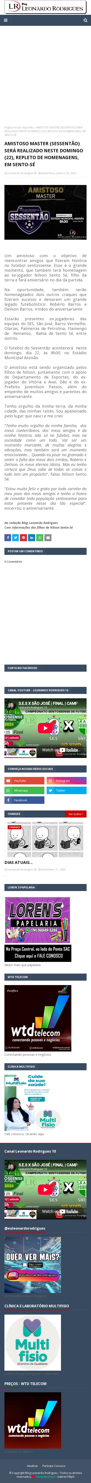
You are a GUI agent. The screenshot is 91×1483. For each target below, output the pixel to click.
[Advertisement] (45, 71)
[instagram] (67, 780)
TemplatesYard (45, 1477)
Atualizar (32, 1466)
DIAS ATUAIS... (18, 862)
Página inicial (12, 127)
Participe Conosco (53, 1466)
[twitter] (67, 790)
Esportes (28, 127)
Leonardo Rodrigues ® (22, 173)
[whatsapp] (24, 790)
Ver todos (75, 814)
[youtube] (24, 780)
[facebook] (24, 800)
